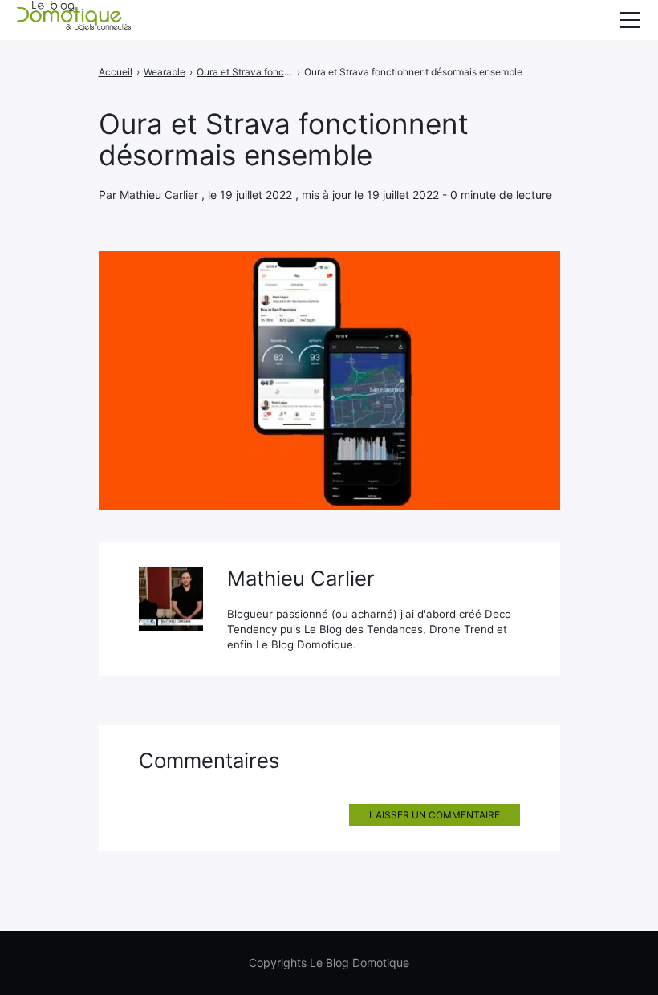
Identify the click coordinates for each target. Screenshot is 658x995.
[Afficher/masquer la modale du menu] (630, 20)
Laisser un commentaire (434, 815)
